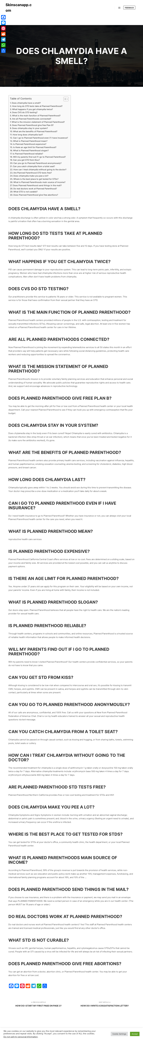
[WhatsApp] (3, 45)
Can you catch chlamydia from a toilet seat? (34, 166)
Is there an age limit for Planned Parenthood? (34, 147)
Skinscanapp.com (19, 8)
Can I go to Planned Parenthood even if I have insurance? (40, 138)
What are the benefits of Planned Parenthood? (35, 131)
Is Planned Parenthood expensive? (29, 144)
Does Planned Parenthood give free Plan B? (32, 125)
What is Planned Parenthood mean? (30, 141)
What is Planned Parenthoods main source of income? (39, 182)
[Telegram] (3, 39)
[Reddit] (3, 34)
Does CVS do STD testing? (24, 112)
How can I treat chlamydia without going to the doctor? (39, 169)
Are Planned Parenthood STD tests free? (32, 173)
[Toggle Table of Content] (64, 99)
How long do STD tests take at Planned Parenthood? (37, 106)
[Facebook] (3, 17)
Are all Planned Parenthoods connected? (31, 119)
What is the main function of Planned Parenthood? (36, 115)
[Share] (3, 50)
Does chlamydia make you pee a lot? (30, 176)
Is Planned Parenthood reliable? (28, 153)
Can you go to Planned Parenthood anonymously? (37, 163)
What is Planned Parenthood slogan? (31, 150)
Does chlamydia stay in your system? (30, 128)
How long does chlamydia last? (28, 134)
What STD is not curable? (25, 191)
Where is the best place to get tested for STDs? (35, 179)
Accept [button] (135, 1034)
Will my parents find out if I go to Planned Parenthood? (39, 157)
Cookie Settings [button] (119, 1034)
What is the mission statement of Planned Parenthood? (38, 122)
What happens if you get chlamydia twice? (32, 109)
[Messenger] (3, 23)
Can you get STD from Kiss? (26, 160)
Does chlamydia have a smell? (26, 103)
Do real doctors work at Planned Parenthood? (35, 188)
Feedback (129, 8)
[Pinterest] (3, 28)
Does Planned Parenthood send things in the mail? (37, 185)
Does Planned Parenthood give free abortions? (35, 195)
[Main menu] (119, 8)
